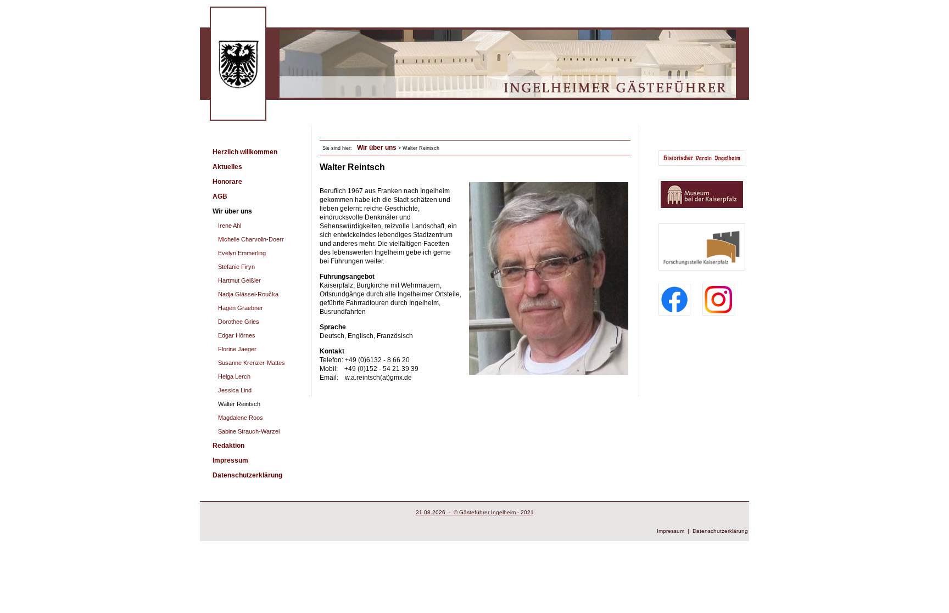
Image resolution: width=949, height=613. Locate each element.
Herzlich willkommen (245, 152)
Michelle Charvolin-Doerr (251, 239)
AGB (220, 196)
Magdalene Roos (240, 417)
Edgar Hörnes (236, 335)
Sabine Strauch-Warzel (249, 431)
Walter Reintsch (239, 404)
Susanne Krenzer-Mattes (251, 362)
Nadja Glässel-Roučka (248, 294)
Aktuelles (227, 167)
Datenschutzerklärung (247, 475)
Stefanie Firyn (236, 266)
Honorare (227, 181)
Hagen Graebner (240, 308)
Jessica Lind (235, 390)
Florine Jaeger (237, 349)
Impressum (230, 460)
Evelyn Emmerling (242, 253)
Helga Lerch (234, 376)
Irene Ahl (229, 225)
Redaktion (228, 445)
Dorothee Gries (238, 321)
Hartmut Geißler (239, 280)
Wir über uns (232, 211)
